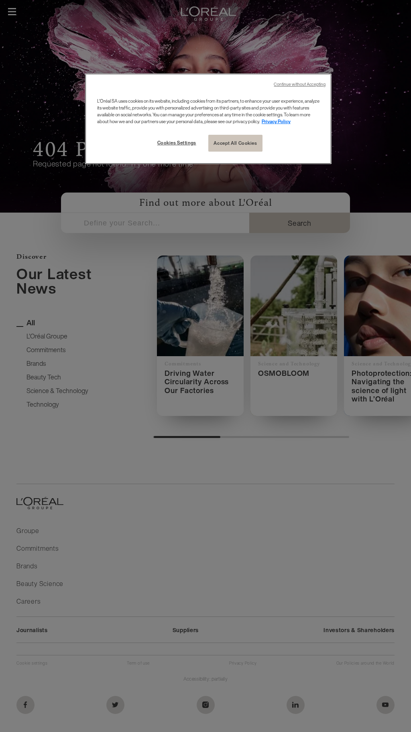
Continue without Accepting (300, 84)
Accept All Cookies (235, 143)
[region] (208, 118)
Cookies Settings (176, 142)
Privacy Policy (276, 121)
